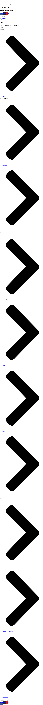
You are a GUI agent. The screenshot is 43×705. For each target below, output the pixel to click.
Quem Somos (5, 365)
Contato (4, 496)
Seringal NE (5, 165)
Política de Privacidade (4, 698)
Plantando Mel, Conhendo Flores (8, 631)
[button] (3, 16)
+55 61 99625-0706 (4, 7)
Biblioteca (4, 230)
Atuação (4, 431)
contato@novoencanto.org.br (6, 10)
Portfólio (4, 96)
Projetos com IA (5, 697)
